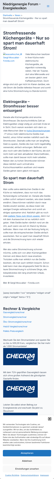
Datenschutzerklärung (30, 475)
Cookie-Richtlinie (12, 475)
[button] (49, 418)
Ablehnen (27, 461)
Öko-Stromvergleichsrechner (17, 322)
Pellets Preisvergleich (13, 331)
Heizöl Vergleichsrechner (15, 326)
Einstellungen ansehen (27, 468)
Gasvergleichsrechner (13, 312)
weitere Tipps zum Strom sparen (24, 216)
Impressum (44, 475)
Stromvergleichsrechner (14, 317)
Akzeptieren (27, 453)
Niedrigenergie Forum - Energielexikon (22, 6)
